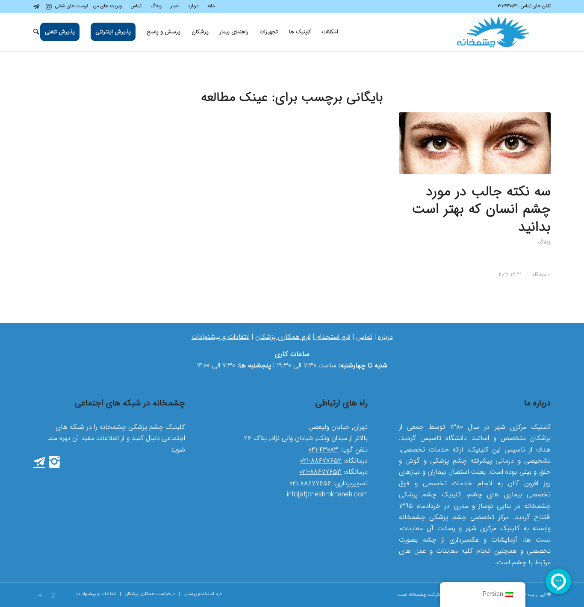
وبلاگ (544, 242)
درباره (385, 336)
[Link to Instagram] (48, 6)
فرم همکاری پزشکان (283, 336)
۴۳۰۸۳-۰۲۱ (323, 449)
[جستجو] (36, 32)
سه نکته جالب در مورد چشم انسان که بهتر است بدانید (481, 209)
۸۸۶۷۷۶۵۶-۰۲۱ (310, 483)
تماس (364, 336)
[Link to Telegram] (35, 6)
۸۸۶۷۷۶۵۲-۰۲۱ (321, 460)
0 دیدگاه (541, 274)
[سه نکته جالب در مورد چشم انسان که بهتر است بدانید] (475, 143)
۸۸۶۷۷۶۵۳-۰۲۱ (320, 471)
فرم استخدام (332, 336)
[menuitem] (209, 6)
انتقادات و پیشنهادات (221, 336)
